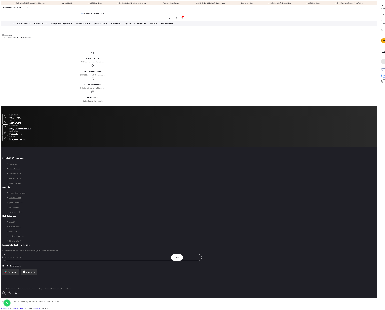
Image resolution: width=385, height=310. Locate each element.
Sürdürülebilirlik (14, 169)
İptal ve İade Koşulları (16, 203)
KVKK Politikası (14, 207)
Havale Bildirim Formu (16, 236)
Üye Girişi (12, 222)
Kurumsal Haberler (15, 178)
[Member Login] (176, 18)
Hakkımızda (13, 164)
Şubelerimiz (10, 289)
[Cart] (181, 18)
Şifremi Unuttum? (15, 241)
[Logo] (92, 13)
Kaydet (177, 257)
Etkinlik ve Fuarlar (15, 174)
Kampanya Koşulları (15, 212)
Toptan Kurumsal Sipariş (26, 289)
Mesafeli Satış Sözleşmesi (17, 193)
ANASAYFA (24, 37)
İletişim (68, 289)
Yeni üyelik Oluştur (15, 227)
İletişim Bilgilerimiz (15, 183)
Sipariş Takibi (13, 231)
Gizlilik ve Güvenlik (15, 198)
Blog (40, 289)
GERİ (14, 37)
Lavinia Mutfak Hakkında (53, 289)
